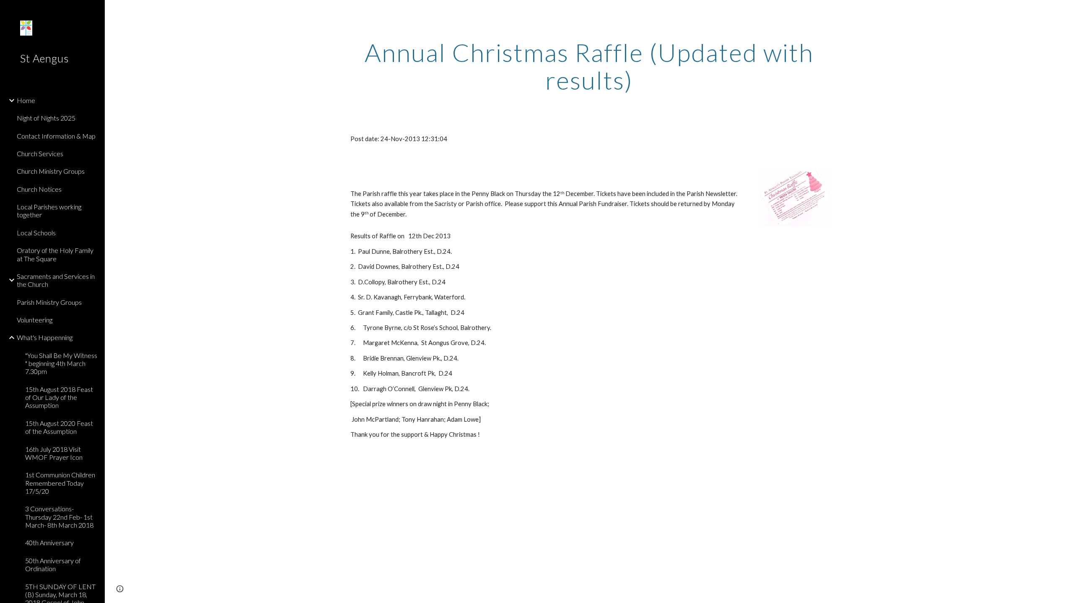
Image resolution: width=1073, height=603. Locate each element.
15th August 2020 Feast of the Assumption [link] (59, 427)
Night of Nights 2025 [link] (46, 118)
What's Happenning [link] (45, 337)
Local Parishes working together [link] (49, 211)
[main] (589, 66)
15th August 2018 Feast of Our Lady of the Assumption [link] (59, 397)
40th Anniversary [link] (49, 542)
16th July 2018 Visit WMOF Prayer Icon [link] (54, 453)
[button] (1063, 12)
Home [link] (26, 100)
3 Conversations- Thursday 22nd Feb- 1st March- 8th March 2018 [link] (59, 517)
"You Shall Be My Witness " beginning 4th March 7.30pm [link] (61, 363)
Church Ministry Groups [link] (51, 171)
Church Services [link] (40, 153)
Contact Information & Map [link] (56, 136)
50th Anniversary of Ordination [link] (53, 564)
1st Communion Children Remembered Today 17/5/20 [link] (60, 483)
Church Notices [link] (39, 189)
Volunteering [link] (34, 320)
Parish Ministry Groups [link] (49, 302)
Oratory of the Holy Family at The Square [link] (55, 254)
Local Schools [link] (36, 233)
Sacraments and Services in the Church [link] (56, 280)
